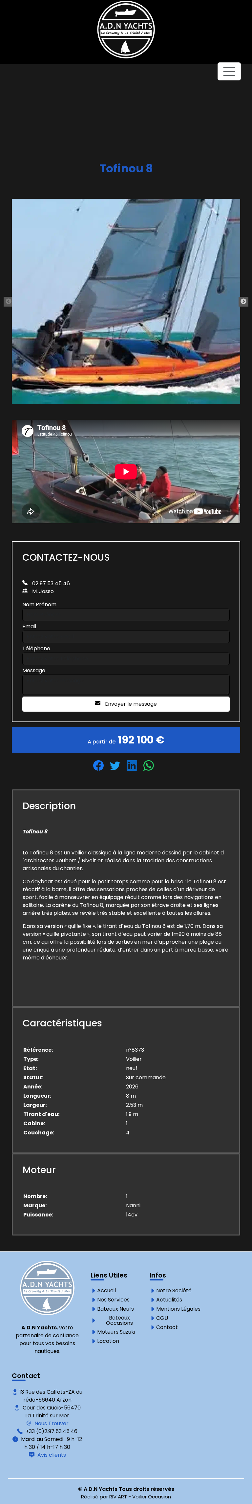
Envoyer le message (130, 704)
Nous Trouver (51, 1423)
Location (108, 1341)
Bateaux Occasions (119, 1320)
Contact (167, 1327)
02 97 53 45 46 (50, 583)
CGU (162, 1318)
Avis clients (51, 1455)
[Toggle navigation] (229, 71)
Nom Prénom (39, 604)
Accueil (106, 1290)
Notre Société (174, 1290)
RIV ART (118, 1496)
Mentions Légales (178, 1309)
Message (33, 670)
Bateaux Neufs (115, 1309)
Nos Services (113, 1299)
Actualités (169, 1299)
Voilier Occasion (151, 1496)
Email (29, 626)
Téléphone (36, 648)
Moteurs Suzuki (116, 1332)
